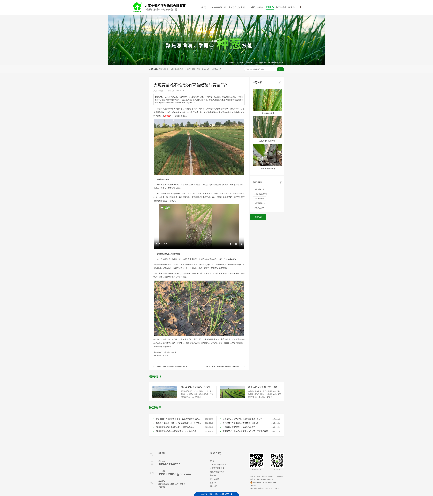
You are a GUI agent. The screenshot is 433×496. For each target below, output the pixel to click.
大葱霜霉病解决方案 (267, 141)
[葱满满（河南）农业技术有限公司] (137, 12)
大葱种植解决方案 (176, 69)
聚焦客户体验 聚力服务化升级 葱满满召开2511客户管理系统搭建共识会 (178, 423)
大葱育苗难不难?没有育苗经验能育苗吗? (270, 62)
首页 (242, 62)
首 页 (203, 7)
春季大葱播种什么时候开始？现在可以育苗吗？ (226, 366)
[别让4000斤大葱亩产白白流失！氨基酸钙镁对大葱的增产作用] (164, 392)
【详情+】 (197, 397)
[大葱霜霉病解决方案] (267, 127)
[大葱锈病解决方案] (267, 100)
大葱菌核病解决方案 (267, 168)
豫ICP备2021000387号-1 (265, 479)
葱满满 (173, 352)
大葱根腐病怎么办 (203, 69)
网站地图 (213, 486)
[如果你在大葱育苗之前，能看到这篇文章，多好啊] (232, 392)
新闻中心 (270, 7)
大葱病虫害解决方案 (217, 7)
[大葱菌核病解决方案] (267, 155)
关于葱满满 (281, 7)
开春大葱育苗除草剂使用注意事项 (175, 366)
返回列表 (258, 217)
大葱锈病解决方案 (267, 113)
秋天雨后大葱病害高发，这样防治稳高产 (239, 427)
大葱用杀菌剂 (190, 69)
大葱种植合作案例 (255, 7)
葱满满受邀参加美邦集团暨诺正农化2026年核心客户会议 (178, 431)
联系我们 (292, 7)
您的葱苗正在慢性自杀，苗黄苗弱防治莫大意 (241, 423)
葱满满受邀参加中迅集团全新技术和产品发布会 (175, 427)
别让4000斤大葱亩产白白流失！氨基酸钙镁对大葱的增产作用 (197, 387)
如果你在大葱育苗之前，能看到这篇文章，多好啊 (264, 387)
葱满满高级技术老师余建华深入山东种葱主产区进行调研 (245, 431)
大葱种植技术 (163, 69)
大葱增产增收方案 (237, 7)
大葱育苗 (166, 352)
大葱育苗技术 (216, 69)
